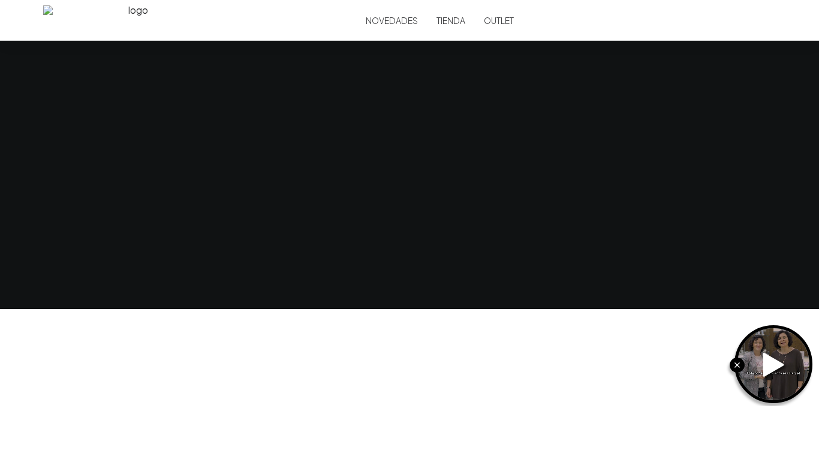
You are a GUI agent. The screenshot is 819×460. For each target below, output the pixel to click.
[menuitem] (391, 20)
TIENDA (450, 20)
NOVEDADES (392, 20)
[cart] (770, 20)
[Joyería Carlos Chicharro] (133, 20)
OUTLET (499, 20)
